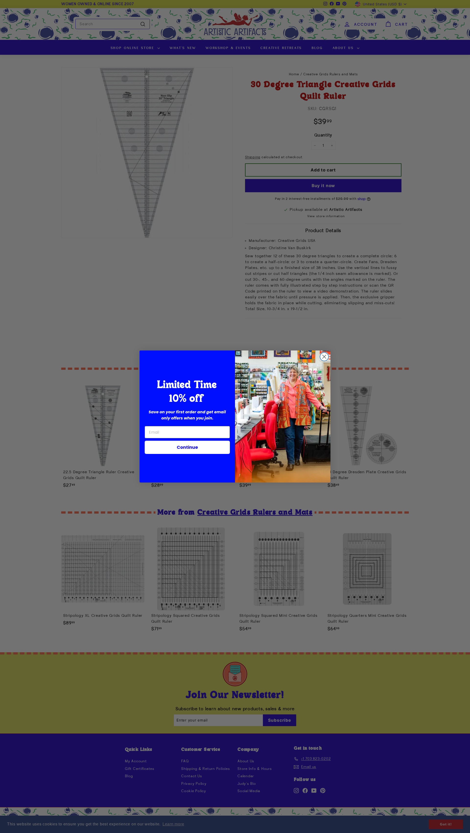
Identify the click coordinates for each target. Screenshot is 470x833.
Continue (187, 447)
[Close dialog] (324, 356)
